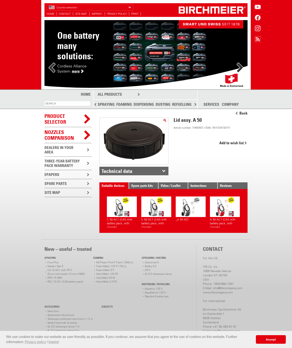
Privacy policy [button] (35, 342)
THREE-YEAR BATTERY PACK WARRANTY (62, 163)
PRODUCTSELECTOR (55, 119)
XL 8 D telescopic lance (158, 273)
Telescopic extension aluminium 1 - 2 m (70, 318)
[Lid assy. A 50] (165, 120)
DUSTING (163, 104)
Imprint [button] (54, 342)
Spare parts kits (142, 185)
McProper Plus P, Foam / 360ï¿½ (114, 262)
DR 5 (147, 270)
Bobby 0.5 (150, 266)
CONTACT (65, 13)
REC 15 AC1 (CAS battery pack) (65, 281)
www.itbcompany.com (218, 292)
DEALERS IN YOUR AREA (58, 149)
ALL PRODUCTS (110, 94)
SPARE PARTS (55, 183)
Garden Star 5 (55, 266)
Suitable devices (113, 185)
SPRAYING (106, 104)
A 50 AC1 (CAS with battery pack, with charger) (222, 223)
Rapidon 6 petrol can (157, 296)
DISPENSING (144, 104)
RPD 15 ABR (54, 277)
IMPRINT (97, 13)
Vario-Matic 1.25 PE (107, 273)
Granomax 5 (152, 262)
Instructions (198, 185)
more (76, 71)
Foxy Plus (53, 262)
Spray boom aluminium (60, 315)
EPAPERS (51, 174)
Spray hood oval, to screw (62, 322)
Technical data (117, 171)
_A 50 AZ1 (182, 219)
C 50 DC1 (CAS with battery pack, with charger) (154, 223)
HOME (50, 13)
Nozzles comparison (59, 135)
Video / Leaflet (170, 185)
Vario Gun (53, 311)
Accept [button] (271, 339)
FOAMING (124, 104)
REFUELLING (182, 104)
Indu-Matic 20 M (105, 277)
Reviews (226, 185)
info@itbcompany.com (227, 288)
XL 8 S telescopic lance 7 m (63, 330)
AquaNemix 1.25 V (155, 292)
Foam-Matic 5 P (105, 270)
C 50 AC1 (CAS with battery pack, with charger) (119, 223)
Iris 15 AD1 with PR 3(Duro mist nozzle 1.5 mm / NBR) (66, 271)
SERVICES (211, 104)
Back (243, 113)
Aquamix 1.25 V (153, 288)
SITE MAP (81, 13)
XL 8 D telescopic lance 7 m (63, 326)
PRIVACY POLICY (117, 13)
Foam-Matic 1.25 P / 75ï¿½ (111, 266)
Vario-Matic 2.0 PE (106, 281)
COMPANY (230, 104)
